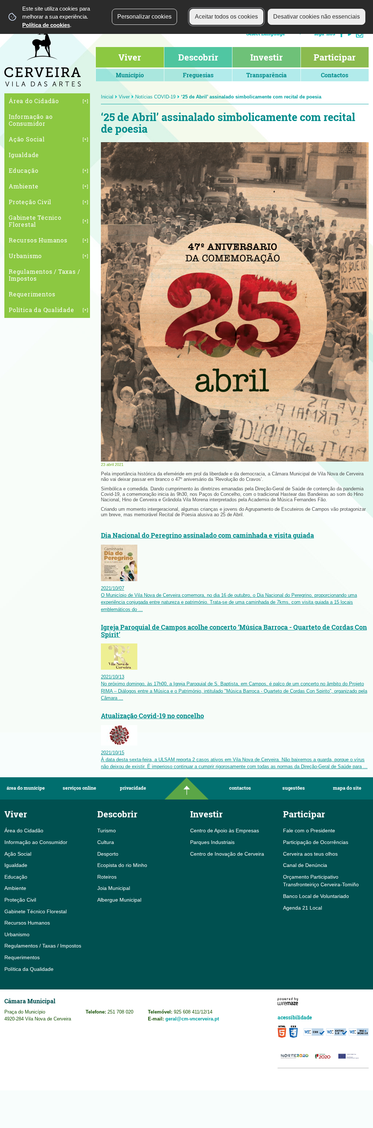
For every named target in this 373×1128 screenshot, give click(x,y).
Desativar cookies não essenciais (316, 16)
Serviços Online (79, 788)
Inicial (107, 97)
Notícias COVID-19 (155, 97)
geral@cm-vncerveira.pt (192, 1019)
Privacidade (133, 788)
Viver (124, 97)
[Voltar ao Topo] (186, 788)
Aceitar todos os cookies (226, 16)
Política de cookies (46, 25)
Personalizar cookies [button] (144, 16)
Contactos (240, 788)
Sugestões (293, 788)
